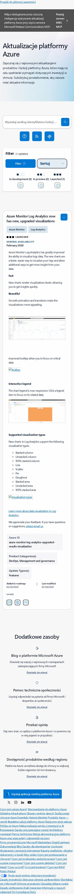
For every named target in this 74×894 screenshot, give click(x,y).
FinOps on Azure (9, 825)
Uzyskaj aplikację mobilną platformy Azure (35, 794)
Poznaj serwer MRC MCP (60, 20)
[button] (24, 136)
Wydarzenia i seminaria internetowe (20, 850)
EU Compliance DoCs (24, 892)
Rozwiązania (7, 830)
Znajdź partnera (61, 842)
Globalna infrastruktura (13, 813)
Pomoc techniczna (22, 834)
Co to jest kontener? (36, 867)
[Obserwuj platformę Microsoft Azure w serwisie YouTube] (29, 802)
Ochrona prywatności (28, 883)
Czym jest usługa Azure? (13, 809)
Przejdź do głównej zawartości (18, 2)
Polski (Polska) (8, 871)
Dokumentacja (8, 846)
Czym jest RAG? (56, 867)
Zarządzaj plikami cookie (54, 883)
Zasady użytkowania (11, 888)
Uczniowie (56, 846)
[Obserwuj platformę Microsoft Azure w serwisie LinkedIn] (22, 802)
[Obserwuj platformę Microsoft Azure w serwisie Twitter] (9, 802)
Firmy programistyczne (13, 842)
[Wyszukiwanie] (65, 122)
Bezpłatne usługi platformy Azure (26, 821)
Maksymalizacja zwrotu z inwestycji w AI (41, 825)
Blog (19, 846)
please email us (34, 526)
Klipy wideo (30, 854)
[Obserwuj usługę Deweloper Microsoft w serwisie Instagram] (16, 802)
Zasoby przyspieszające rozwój (31, 830)
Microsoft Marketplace (38, 842)
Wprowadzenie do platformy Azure (47, 809)
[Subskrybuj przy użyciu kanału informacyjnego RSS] (37, 136)
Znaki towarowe (32, 888)
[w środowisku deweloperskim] (20, 185)
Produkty (53, 817)
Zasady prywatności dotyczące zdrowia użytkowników (30, 879)
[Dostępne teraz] (57, 185)
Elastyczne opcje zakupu (58, 821)
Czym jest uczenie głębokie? (39, 863)
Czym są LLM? (16, 867)
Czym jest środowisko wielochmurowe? (34, 859)
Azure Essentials (19, 817)
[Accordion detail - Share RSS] (17, 602)
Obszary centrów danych (40, 813)
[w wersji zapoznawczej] (41, 185)
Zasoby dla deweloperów (36, 846)
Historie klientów (38, 817)
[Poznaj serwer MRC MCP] (49, 136)
